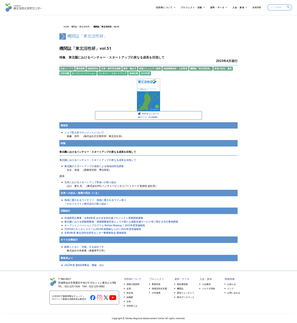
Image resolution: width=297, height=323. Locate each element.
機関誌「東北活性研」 (81, 26)
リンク (230, 288)
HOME (66, 26)
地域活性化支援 (159, 288)
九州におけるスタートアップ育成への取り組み (90, 182)
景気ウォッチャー (185, 292)
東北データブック (185, 297)
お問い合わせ (233, 292)
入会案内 (206, 284)
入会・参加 (238, 7)
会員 (129, 288)
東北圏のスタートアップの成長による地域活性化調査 (94, 166)
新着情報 (256, 7)
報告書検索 (182, 284)
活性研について (164, 7)
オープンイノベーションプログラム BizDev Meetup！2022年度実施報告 (104, 225)
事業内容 (156, 284)
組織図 (130, 297)
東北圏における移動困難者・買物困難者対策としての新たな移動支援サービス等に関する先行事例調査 (121, 221)
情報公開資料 (133, 284)
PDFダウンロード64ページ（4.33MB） (148, 115)
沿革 (129, 301)
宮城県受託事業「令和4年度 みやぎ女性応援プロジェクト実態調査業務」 (105, 218)
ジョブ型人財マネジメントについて (84, 132)
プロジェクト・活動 (191, 7)
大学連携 (156, 292)
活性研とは (132, 305)
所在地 (130, 292)
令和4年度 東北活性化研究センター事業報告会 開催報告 (95, 232)
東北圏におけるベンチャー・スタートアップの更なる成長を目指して (99, 160)
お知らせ (231, 284)
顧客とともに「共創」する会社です (84, 247)
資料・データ (217, 7)
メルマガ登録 (208, 288)
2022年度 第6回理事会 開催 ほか (84, 265)
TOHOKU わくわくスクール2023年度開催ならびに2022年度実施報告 (102, 229)
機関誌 (180, 288)
